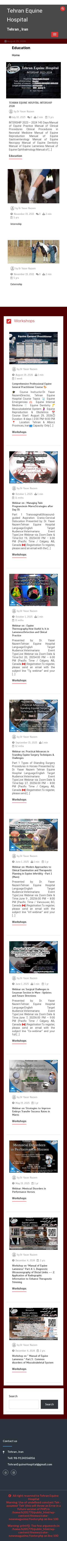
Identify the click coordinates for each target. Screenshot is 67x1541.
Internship (16, 224)
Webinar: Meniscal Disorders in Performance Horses (29, 1190)
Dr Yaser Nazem (25, 111)
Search (13, 1396)
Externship (16, 284)
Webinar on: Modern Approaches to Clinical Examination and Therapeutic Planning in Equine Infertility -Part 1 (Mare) (32, 871)
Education (15, 156)
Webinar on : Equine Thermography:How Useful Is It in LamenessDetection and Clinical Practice (30, 630)
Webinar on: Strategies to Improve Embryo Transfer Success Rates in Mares (31, 1112)
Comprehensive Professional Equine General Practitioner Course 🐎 (32, 385)
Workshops (19, 432)
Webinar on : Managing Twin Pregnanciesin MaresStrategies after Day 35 (32, 506)
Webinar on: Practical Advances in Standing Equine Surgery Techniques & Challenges (33, 755)
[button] (54, 34)
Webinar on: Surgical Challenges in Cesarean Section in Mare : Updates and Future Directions (32, 993)
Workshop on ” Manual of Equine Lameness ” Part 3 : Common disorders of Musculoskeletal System (32, 1359)
